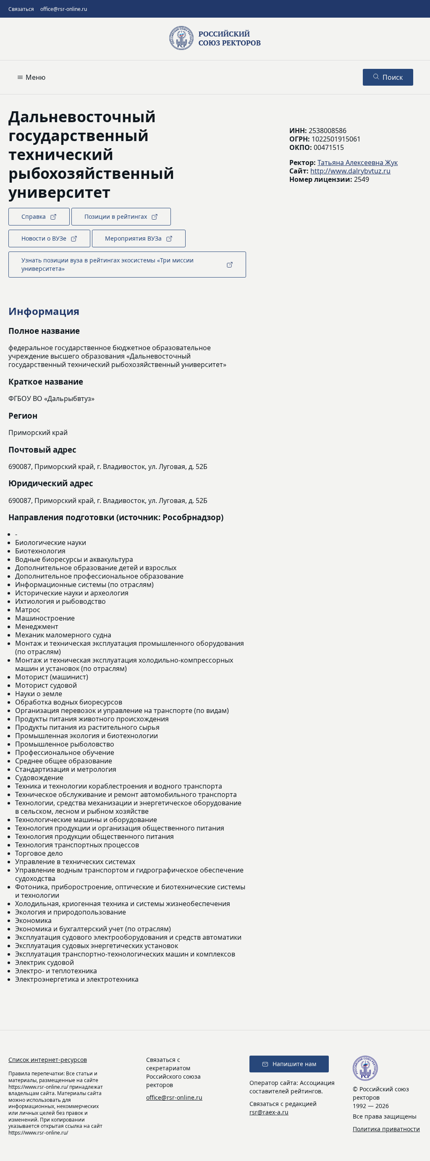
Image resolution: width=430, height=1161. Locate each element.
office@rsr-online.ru (63, 9)
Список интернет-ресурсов (47, 1060)
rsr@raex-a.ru (268, 1112)
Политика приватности (386, 1129)
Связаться (21, 9)
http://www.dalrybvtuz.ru (350, 171)
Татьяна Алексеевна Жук (357, 162)
